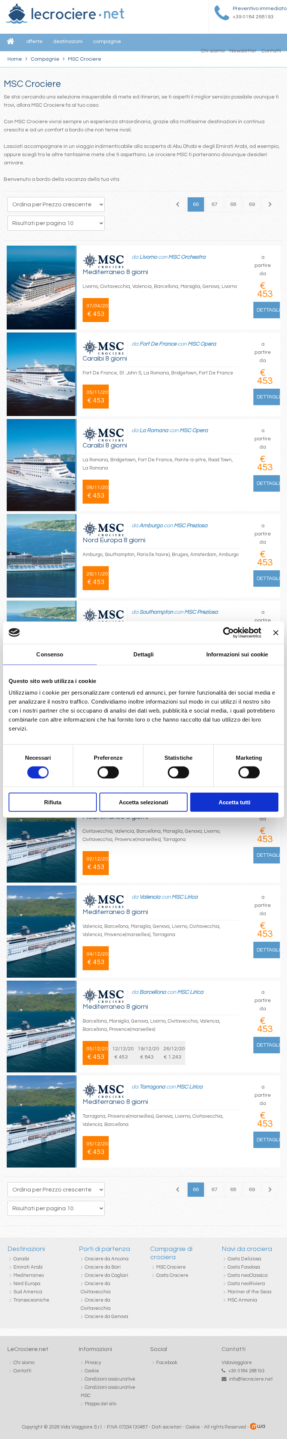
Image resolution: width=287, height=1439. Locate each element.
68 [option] (233, 204)
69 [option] (252, 204)
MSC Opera (202, 344)
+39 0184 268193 (246, 1370)
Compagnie (45, 59)
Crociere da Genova (106, 1316)
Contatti (271, 51)
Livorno (148, 257)
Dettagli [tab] (143, 654)
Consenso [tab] (49, 654)
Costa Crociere (172, 1275)
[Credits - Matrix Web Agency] (257, 1427)
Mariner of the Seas (249, 1291)
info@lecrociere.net (251, 1379)
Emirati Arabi (28, 1267)
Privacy (93, 1362)
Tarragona (152, 1087)
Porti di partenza (104, 1249)
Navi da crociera (247, 1249)
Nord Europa (26, 1283)
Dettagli (268, 310)
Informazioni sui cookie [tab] (237, 654)
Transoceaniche (31, 1300)
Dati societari (167, 1427)
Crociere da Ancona (107, 1259)
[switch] (108, 772)
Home (14, 59)
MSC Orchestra (187, 257)
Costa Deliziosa (244, 1259)
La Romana (153, 430)
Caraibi (21, 1259)
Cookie (92, 1370)
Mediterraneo (28, 1275)
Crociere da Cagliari (106, 1275)
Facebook (167, 1362)
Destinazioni (26, 1249)
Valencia (149, 897)
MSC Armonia (242, 1300)
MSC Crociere (171, 1267)
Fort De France (157, 344)
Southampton (156, 612)
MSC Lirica (185, 897)
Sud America (27, 1291)
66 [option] (196, 204)
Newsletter (242, 51)
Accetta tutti (234, 802)
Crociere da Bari (103, 1267)
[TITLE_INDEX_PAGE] (65, 22)
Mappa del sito (100, 1403)
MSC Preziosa (190, 525)
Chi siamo (213, 51)
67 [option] (214, 204)
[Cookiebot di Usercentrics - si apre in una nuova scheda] (228, 632)
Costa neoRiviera (246, 1283)
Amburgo (151, 525)
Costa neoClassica (248, 1275)
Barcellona (152, 992)
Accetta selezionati (143, 802)
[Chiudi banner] (275, 632)
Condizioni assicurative (110, 1379)
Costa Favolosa (244, 1267)
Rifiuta (52, 802)
